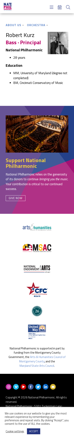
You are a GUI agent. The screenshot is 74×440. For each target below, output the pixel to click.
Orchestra (36, 25)
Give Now (15, 198)
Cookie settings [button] (15, 431)
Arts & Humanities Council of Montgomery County (42, 359)
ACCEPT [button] (33, 431)
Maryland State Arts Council (37, 366)
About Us (13, 25)
